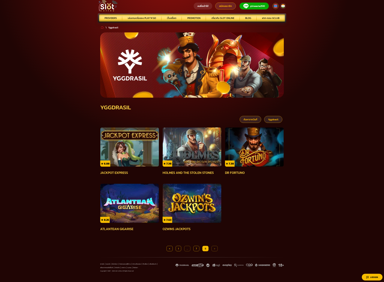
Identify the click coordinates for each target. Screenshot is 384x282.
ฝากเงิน (102, 264)
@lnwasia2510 (257, 6)
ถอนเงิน (108, 264)
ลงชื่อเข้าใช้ (202, 6)
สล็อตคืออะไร (152, 264)
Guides (130, 267)
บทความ (123, 267)
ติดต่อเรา (135, 267)
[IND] (283, 6)
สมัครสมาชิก (225, 6)
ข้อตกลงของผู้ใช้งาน (125, 264)
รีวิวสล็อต (145, 264)
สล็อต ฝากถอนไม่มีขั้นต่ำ (106, 267)
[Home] (108, 6)
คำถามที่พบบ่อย (136, 264)
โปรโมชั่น (117, 267)
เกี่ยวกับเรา (115, 264)
